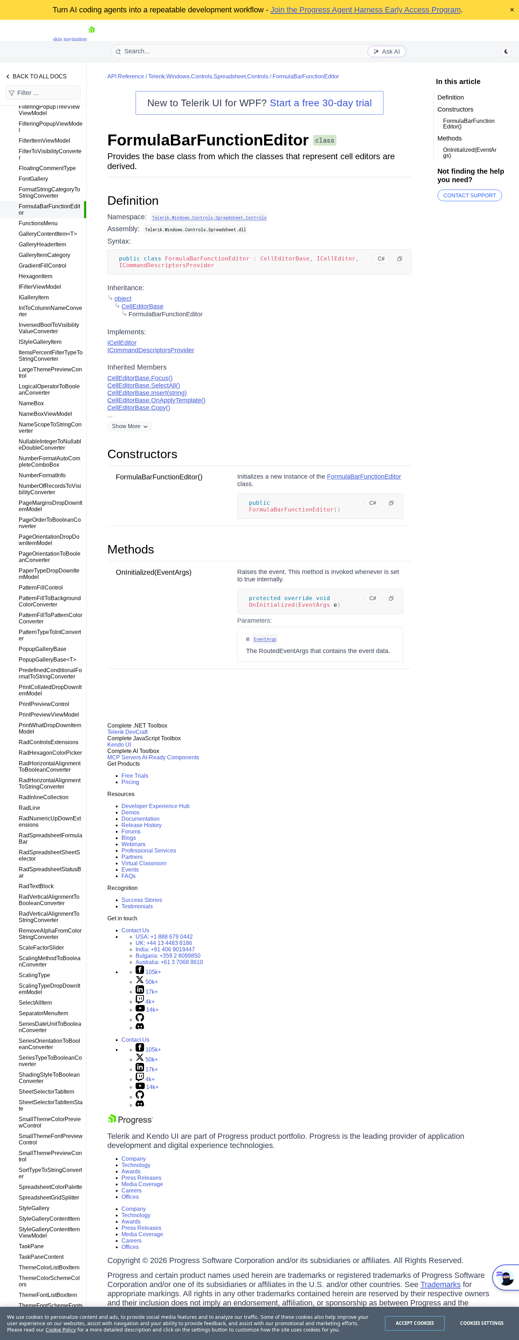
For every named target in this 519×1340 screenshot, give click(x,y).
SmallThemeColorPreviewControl (50, 1122)
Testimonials (137, 906)
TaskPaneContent (41, 1257)
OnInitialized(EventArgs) (154, 572)
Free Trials (134, 776)
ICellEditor (122, 342)
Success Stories (141, 900)
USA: (164, 937)
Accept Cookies (415, 1323)
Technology (135, 1165)
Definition (133, 200)
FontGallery (33, 179)
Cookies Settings (481, 1323)
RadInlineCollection (43, 797)
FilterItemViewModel (44, 141)
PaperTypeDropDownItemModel (49, 574)
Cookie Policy (61, 1329)
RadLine (29, 808)
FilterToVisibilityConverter (50, 154)
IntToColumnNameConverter (50, 311)
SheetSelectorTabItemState (51, 1105)
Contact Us (135, 930)
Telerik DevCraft (127, 732)
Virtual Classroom (143, 863)
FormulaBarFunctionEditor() (159, 477)
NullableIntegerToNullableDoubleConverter (50, 444)
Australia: (169, 962)
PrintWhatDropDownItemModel (50, 728)
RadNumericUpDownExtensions (50, 821)
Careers (131, 1191)
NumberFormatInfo (42, 475)
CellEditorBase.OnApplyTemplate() (156, 400)
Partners (132, 857)
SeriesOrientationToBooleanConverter (49, 1044)
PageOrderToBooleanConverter (50, 523)
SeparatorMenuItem (43, 1013)
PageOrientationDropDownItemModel (49, 540)
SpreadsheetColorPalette (50, 1187)
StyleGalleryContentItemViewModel (49, 1232)
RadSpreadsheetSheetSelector (49, 855)
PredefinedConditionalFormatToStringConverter (50, 673)
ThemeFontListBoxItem (48, 1295)
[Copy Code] (399, 259)
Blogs (128, 838)
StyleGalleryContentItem (49, 1219)
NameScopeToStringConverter (50, 427)
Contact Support (469, 195)
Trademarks (440, 1284)
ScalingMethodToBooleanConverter (49, 961)
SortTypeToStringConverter (50, 1173)
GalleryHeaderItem (42, 244)
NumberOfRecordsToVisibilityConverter (50, 489)
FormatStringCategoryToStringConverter (49, 192)
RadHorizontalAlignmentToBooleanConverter (49, 766)
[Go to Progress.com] (130, 1123)
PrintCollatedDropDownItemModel (50, 690)
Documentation (140, 819)
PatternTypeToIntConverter (50, 635)
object (122, 298)
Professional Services (148, 851)
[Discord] (140, 1028)
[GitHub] (140, 1020)
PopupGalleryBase (42, 649)
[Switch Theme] (506, 51)
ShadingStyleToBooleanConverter (49, 1078)
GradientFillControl (42, 266)
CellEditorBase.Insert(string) (147, 392)
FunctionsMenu (38, 223)
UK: (164, 943)
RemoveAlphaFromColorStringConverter (50, 934)
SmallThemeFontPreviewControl (51, 1139)
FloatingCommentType (47, 168)
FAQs (128, 876)
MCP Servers (124, 757)
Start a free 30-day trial (321, 102)
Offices (130, 1197)
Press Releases (141, 1178)
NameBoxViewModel (45, 414)
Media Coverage (142, 1184)
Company (133, 1159)
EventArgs (265, 639)
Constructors (142, 454)
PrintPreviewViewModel (49, 715)
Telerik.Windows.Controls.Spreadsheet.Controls (208, 76)
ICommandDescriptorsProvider (150, 350)
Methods (130, 549)
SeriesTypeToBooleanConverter (50, 1061)
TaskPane (31, 1246)
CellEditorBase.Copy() (138, 407)
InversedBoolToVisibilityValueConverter (49, 328)
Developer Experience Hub (155, 806)
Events (130, 870)
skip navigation (70, 39)
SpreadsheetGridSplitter (49, 1198)
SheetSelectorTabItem (46, 1092)
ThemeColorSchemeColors (49, 1281)
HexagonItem (35, 276)
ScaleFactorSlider (41, 948)
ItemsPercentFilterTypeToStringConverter (51, 355)
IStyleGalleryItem (40, 342)
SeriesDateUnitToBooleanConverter (50, 1027)
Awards (131, 1171)
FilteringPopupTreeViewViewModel (49, 110)
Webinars (133, 844)
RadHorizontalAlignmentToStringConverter (49, 783)
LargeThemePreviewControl (50, 372)
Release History (141, 825)
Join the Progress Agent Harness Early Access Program (365, 9)
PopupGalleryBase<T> (47, 660)
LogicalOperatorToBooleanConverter (49, 389)
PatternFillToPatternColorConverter (50, 618)
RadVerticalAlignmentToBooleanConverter (49, 900)
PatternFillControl (41, 588)
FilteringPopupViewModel (51, 127)
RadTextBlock (36, 886)
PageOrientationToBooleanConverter (49, 557)
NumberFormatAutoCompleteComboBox (49, 461)
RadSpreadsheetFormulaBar (50, 838)
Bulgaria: (168, 956)
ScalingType (34, 975)
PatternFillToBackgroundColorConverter (50, 601)
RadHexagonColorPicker (50, 753)
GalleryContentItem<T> (48, 234)
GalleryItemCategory (44, 255)
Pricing (130, 782)
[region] (259, 1323)
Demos (130, 812)
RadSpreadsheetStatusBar (50, 872)
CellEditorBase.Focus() (140, 378)
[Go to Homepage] (91, 39)
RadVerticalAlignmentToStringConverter (49, 917)
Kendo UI (119, 745)
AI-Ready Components (170, 757)
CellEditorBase (142, 306)
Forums (131, 831)
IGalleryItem (34, 297)
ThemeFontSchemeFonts (51, 1306)
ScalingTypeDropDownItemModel (49, 989)
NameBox (31, 403)
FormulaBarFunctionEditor (49, 209)
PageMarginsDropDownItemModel (50, 506)
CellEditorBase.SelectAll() (143, 385)
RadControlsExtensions (48, 742)
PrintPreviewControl (44, 704)
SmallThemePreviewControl (50, 1156)
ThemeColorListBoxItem (49, 1267)
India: (165, 949)
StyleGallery (34, 1208)
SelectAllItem (35, 1003)
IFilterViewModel (40, 287)
